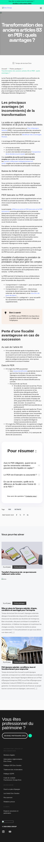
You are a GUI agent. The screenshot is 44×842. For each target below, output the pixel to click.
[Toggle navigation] (35, 8)
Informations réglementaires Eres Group (13, 760)
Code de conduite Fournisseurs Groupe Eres (12, 779)
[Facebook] (16, 515)
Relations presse (9, 802)
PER (9, 509)
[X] (20, 515)
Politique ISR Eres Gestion (12, 765)
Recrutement (8, 797)
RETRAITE (18, 509)
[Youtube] (10, 831)
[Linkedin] (27, 515)
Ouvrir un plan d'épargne (12, 789)
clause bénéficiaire (20, 371)
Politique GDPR (9, 774)
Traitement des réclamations (13, 769)
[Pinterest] (24, 515)
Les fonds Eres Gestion (11, 793)
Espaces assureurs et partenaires (11, 812)
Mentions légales (9, 755)
